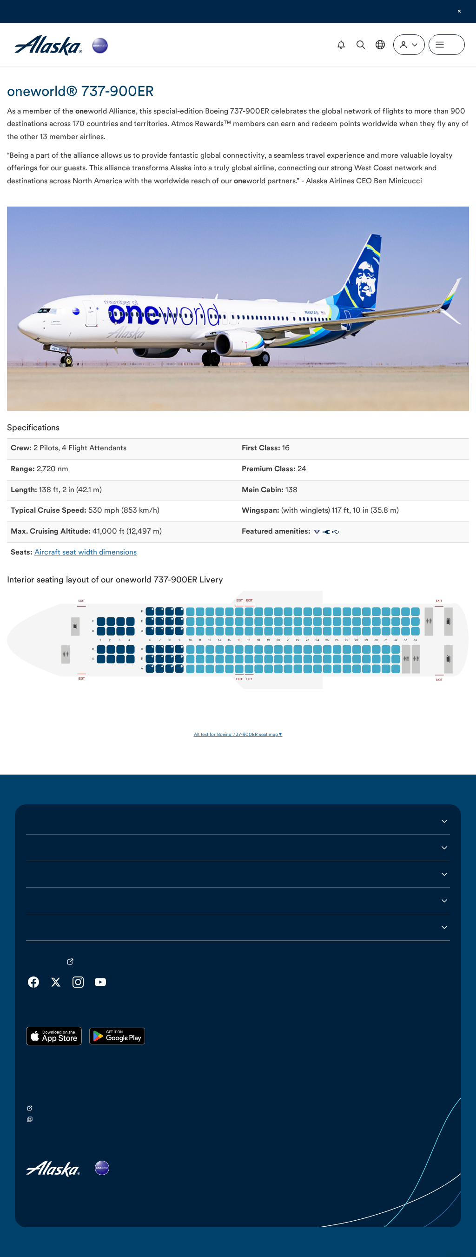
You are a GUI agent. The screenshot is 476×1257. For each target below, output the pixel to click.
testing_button (289, 11)
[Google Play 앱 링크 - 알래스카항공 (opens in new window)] (117, 1036)
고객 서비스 (44, 847)
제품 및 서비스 (49, 874)
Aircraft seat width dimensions (85, 553)
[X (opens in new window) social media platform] (55, 982)
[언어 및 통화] (380, 44)
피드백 (36, 927)
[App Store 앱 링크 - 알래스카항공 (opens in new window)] (54, 1036)
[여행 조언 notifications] (341, 44)
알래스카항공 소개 (55, 821)
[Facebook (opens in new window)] (33, 982)
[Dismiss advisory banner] (459, 11)
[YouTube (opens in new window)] (100, 982)
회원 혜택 (41, 900)
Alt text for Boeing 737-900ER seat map (236, 734)
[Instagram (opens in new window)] (78, 982)
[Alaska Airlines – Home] (61, 44)
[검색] (360, 44)
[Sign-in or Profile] (409, 44)
